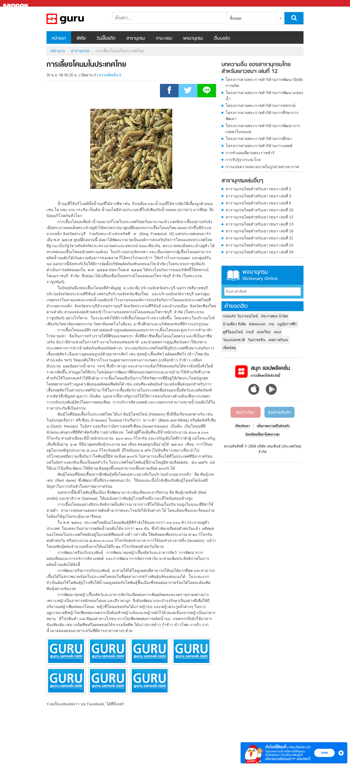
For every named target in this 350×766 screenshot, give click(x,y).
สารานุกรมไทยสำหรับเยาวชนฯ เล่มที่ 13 (259, 224)
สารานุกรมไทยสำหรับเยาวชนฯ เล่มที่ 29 (259, 252)
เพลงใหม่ (264, 332)
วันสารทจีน (256, 340)
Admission (257, 324)
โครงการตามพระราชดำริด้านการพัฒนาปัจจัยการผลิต (264, 82)
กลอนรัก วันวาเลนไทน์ (240, 316)
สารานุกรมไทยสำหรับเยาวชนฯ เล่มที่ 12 (259, 217)
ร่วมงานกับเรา (279, 412)
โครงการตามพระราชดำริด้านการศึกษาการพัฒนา (262, 115)
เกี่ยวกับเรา (242, 426)
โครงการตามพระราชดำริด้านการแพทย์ (259, 146)
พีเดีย (81, 38)
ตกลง (324, 752)
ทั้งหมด (235, 18)
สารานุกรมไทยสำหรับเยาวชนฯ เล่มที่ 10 (259, 210)
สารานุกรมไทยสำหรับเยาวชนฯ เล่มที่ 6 (258, 203)
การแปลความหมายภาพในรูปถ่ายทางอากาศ (262, 167)
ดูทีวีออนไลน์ (233, 332)
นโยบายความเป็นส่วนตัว (278, 758)
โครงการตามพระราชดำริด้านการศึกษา (259, 138)
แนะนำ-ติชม (245, 412)
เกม (271, 324)
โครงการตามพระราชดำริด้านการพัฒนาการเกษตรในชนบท (263, 129)
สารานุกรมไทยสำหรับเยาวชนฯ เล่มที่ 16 (259, 231)
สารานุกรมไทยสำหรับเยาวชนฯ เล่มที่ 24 (259, 245)
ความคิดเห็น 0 (110, 75)
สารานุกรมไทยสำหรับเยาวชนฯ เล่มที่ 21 (259, 238)
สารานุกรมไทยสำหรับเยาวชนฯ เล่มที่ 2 (258, 189)
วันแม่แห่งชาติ (234, 340)
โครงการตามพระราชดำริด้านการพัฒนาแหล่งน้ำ (264, 95)
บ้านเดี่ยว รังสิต (234, 324)
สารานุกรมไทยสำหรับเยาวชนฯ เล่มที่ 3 (258, 196)
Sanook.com (16, 3)
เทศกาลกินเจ (278, 340)
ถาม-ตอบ (164, 38)
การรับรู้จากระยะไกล (243, 159)
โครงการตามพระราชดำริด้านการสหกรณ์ (261, 105)
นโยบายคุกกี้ (303, 758)
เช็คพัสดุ (229, 348)
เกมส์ (250, 332)
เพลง (277, 332)
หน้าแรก (59, 38)
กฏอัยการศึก (287, 324)
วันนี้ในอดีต (106, 38)
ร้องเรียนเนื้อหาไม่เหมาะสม (262, 434)
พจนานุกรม (193, 38)
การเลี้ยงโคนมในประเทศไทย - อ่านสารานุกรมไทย (75, 18)
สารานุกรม (135, 38)
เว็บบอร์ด (222, 38)
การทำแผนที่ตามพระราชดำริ (250, 153)
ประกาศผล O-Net (274, 316)
